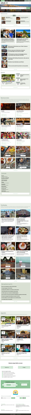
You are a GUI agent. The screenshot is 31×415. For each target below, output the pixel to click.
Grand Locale (4, 188)
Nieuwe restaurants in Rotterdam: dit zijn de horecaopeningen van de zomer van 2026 (23, 220)
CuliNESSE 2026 (20, 339)
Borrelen (23, 113)
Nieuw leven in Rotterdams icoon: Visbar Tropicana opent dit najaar (8, 219)
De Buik (3, 3)
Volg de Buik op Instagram (23, 398)
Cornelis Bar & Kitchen (24, 17)
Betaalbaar (5, 130)
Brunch (23, 142)
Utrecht (14, 0)
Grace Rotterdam (20, 111)
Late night (20, 113)
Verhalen (3, 28)
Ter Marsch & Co (5, 139)
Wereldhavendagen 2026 (22, 353)
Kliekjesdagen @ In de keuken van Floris (23, 326)
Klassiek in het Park (6, 353)
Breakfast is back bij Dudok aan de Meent (7, 252)
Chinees (4, 115)
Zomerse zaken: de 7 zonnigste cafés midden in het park (22, 39)
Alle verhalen (15, 69)
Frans (6, 115)
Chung (3, 182)
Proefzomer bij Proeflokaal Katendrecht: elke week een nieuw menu (22, 236)
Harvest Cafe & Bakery (6, 125)
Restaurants (4, 13)
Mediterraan (20, 129)
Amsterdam (6, 0)
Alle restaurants (15, 25)
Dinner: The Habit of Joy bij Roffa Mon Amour (7, 340)
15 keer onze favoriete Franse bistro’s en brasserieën (22, 252)
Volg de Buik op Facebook (20, 398)
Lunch (25, 113)
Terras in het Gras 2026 (6, 325)
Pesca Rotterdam (20, 125)
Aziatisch (26, 129)
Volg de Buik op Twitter (22, 398)
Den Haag (11, 0)
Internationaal (20, 115)
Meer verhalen (15, 301)
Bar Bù (3, 111)
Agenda (3, 72)
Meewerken (3, 409)
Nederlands (5, 143)
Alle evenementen (15, 87)
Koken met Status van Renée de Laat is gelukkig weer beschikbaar (8, 39)
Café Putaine (4, 190)
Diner (21, 113)
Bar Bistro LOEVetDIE (5, 177)
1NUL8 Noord (8, 17)
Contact (17, 409)
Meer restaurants (15, 193)
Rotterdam (3, 0)
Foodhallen (3, 184)
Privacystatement (19, 414)
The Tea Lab (19, 139)
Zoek (28, 8)
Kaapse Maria (4, 186)
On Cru (3, 175)
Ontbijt (27, 113)
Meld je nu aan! (24, 384)
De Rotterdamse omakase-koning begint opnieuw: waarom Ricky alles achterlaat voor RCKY (8, 236)
